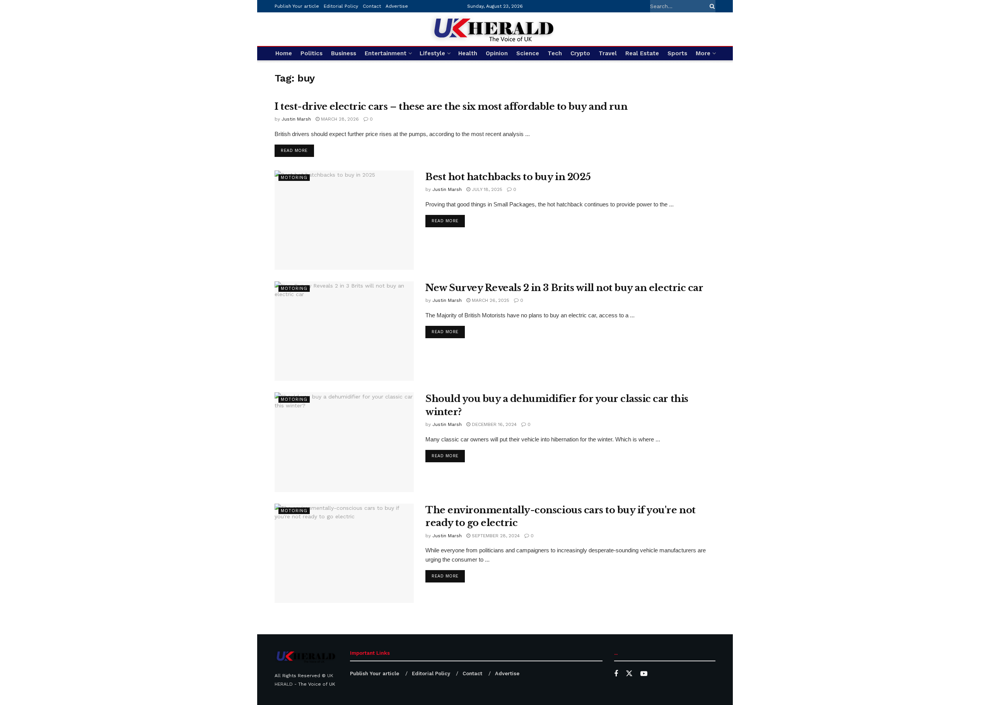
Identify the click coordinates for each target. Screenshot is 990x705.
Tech (555, 53)
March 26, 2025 (489, 300)
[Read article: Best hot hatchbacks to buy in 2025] (344, 220)
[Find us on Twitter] (629, 673)
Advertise (397, 6)
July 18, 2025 (486, 189)
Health (467, 53)
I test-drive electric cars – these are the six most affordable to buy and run (451, 106)
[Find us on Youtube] (643, 673)
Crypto (580, 53)
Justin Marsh (296, 119)
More (703, 53)
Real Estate (642, 53)
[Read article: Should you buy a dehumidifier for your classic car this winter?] (344, 442)
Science (527, 53)
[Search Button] (711, 6)
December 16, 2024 (493, 424)
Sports (677, 53)
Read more (297, 150)
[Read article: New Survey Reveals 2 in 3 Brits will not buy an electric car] (344, 331)
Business (343, 53)
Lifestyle (432, 53)
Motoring (294, 177)
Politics (311, 53)
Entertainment (385, 53)
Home (283, 53)
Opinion (497, 53)
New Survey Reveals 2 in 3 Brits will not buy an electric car (564, 287)
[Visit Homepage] (495, 29)
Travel (608, 53)
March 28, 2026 (339, 119)
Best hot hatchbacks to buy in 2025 (508, 176)
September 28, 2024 (495, 535)
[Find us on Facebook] (616, 673)
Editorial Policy (341, 6)
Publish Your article (297, 6)
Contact (372, 6)
